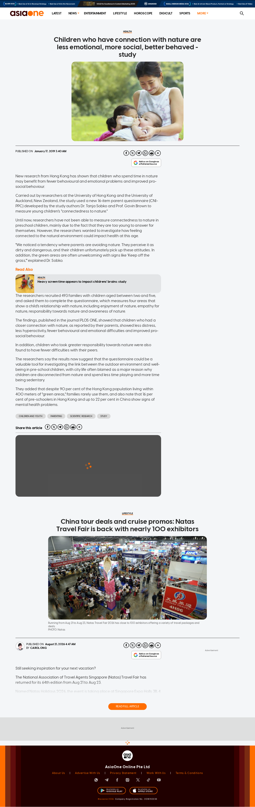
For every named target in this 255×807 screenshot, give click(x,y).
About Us (58, 749)
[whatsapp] (145, 153)
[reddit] (151, 153)
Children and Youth (30, 416)
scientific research (81, 416)
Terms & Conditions (189, 749)
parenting (56, 416)
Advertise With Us (87, 749)
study (103, 416)
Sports (184, 13)
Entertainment (95, 13)
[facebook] (126, 153)
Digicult (165, 13)
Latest (56, 13)
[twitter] (132, 153)
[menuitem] (56, 13)
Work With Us (156, 749)
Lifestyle (120, 13)
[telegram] (139, 153)
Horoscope (143, 13)
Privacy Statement (123, 749)
